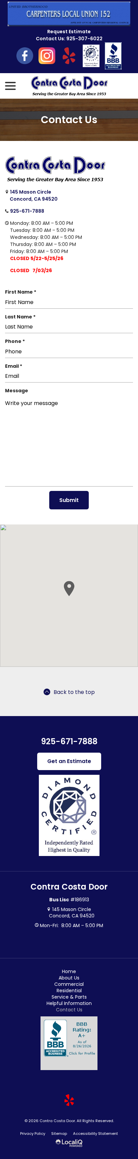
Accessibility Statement (95, 1133)
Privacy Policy (32, 1133)
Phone (16, 341)
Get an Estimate (69, 761)
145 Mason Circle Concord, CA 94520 (33, 195)
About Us (69, 977)
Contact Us (69, 120)
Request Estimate (69, 31)
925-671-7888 (27, 211)
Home (69, 971)
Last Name (22, 316)
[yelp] (69, 1100)
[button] (69, 588)
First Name (22, 292)
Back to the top (74, 692)
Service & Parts (69, 997)
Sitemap (59, 1133)
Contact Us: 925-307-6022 (69, 38)
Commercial (69, 984)
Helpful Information (69, 1003)
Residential (69, 990)
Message (16, 390)
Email (15, 366)
